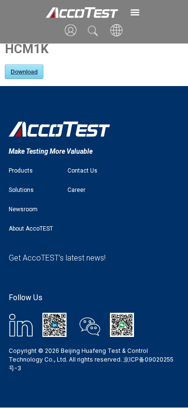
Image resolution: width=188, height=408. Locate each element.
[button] (135, 12)
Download (24, 71)
